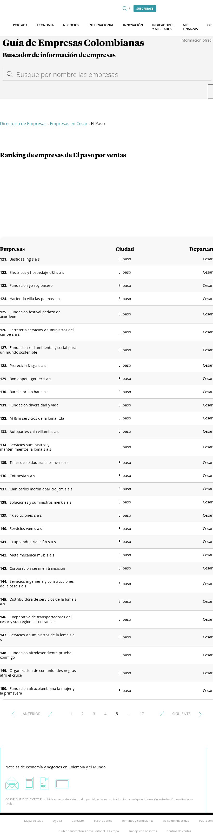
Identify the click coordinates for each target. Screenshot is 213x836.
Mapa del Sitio (33, 820)
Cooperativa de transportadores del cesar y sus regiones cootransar (36, 619)
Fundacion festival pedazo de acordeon (30, 314)
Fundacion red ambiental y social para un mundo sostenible (38, 350)
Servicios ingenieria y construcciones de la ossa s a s (37, 583)
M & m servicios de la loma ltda (37, 418)
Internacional (101, 25)
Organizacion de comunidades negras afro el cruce (38, 673)
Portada (20, 25)
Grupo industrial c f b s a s (33, 541)
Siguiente (181, 713)
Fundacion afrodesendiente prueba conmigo (35, 655)
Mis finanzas (190, 27)
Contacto (78, 820)
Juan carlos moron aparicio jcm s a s (41, 489)
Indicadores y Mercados (163, 27)
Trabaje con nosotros (143, 831)
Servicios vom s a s (26, 528)
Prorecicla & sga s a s (28, 365)
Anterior (32, 713)
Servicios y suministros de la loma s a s (37, 637)
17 (142, 713)
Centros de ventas (179, 831)
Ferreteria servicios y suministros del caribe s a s (37, 332)
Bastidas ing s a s (25, 259)
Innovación (133, 25)
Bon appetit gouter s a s (30, 378)
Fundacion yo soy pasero (31, 285)
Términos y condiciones (137, 820)
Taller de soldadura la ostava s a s (39, 462)
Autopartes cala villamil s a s (34, 431)
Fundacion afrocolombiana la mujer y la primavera (37, 691)
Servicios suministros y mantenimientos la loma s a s (25, 447)
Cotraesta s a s (22, 475)
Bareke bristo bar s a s (29, 391)
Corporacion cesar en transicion (37, 568)
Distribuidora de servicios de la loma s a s (38, 601)
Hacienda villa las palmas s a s (36, 298)
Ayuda (57, 820)
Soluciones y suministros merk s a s (40, 502)
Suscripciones (103, 820)
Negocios (71, 25)
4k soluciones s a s (26, 515)
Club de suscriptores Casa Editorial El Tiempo (89, 831)
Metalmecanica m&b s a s (32, 555)
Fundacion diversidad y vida (34, 405)
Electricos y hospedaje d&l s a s (37, 272)
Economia (45, 25)
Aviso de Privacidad (176, 820)
